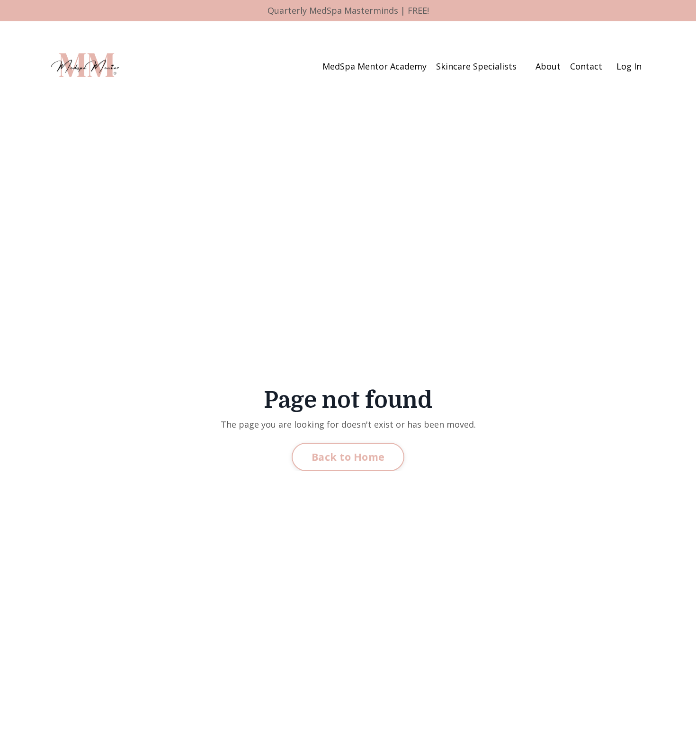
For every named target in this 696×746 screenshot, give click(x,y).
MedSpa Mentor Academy (374, 66)
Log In (629, 66)
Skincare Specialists (476, 66)
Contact (586, 66)
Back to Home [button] (348, 457)
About (548, 66)
